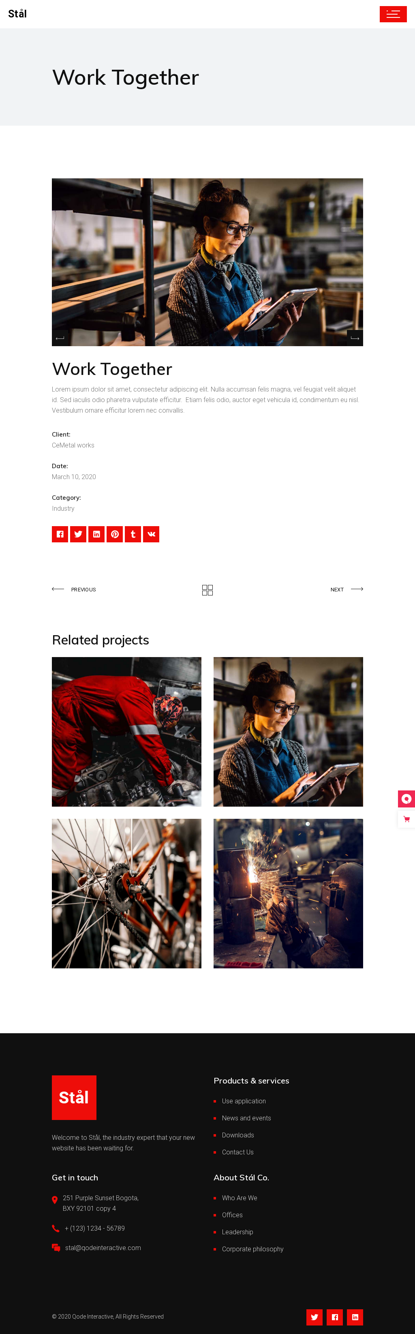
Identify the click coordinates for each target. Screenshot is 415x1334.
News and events (246, 1118)
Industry (63, 508)
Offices (232, 1215)
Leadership (237, 1232)
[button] (355, 338)
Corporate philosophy (253, 1249)
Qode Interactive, (93, 1316)
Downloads (238, 1135)
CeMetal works (73, 445)
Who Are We (239, 1198)
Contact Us (238, 1152)
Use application (244, 1101)
